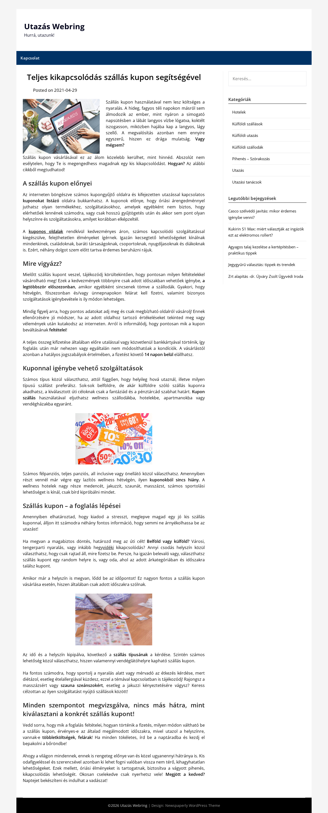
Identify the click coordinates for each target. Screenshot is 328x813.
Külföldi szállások (247, 123)
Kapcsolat (30, 57)
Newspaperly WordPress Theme (192, 805)
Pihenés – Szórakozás (251, 158)
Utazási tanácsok (247, 182)
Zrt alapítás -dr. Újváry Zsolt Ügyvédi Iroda (265, 276)
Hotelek (239, 112)
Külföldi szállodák (247, 147)
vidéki (108, 547)
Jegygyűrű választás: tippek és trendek (261, 264)
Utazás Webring (54, 26)
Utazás (238, 170)
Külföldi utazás (245, 135)
